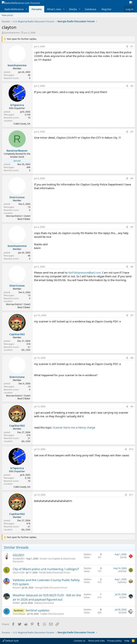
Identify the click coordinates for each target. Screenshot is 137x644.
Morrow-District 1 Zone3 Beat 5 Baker (18, 217)
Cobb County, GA (22, 123)
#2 (132, 85)
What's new (54, 9)
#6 (132, 266)
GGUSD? (18, 555)
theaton (16, 587)
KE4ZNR (122, 612)
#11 (131, 494)
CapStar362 (17, 334)
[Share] (127, 47)
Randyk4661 (19, 558)
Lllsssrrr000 (18, 572)
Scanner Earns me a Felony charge (74, 427)
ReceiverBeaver (17, 150)
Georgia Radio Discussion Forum (51, 587)
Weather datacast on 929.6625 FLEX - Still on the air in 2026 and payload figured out (47, 597)
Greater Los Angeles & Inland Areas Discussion (44, 560)
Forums (37, 9)
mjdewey (122, 582)
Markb (123, 557)
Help (126, 640)
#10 (131, 449)
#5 (132, 226)
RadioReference (14, 9)
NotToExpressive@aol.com (84, 272)
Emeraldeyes (19, 613)
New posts (7, 15)
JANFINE (122, 571)
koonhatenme (11, 32)
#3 (132, 131)
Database (90, 9)
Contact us (79, 640)
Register (106, 9)
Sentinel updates (37, 610)
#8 (132, 357)
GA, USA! (25, 349)
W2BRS (16, 602)
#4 (132, 178)
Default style (12, 640)
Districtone (17, 197)
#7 (132, 315)
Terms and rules (96, 640)
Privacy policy (114, 640)
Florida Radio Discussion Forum (54, 572)
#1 (132, 46)
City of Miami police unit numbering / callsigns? (46, 569)
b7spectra (17, 105)
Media (73, 9)
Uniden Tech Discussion (52, 613)
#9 (132, 406)
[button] (26, 9)
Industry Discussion (44, 602)
